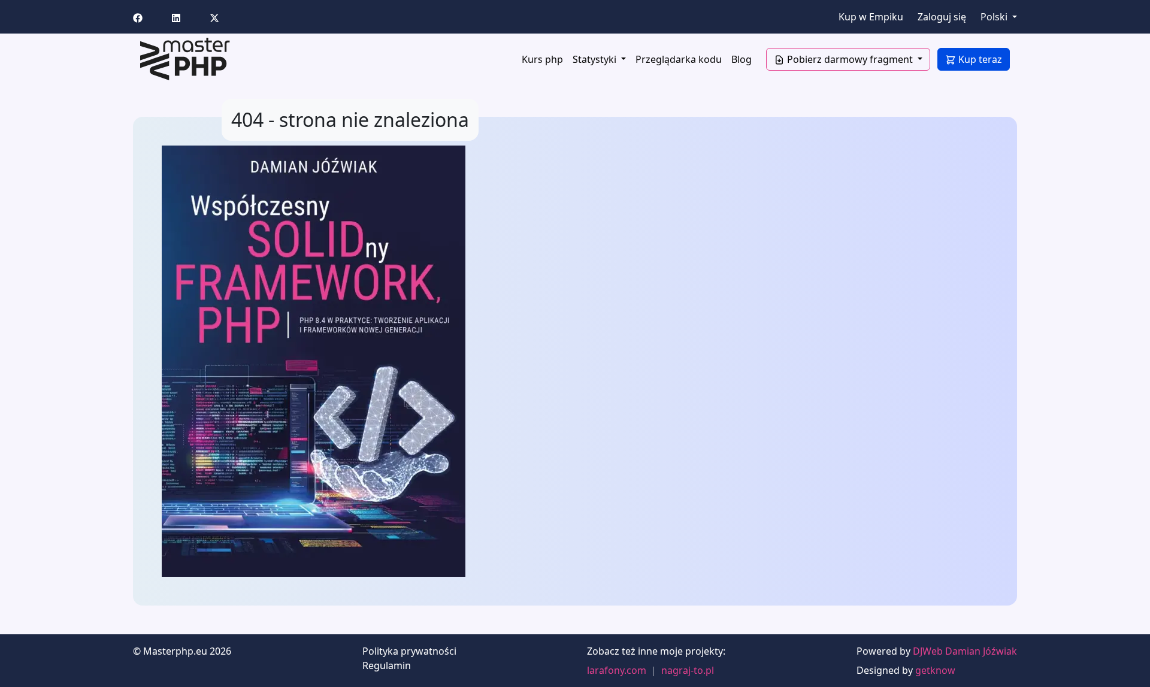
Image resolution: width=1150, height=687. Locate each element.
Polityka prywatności (409, 651)
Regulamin (386, 665)
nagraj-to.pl (687, 670)
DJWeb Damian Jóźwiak (965, 651)
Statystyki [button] (596, 59)
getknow (935, 670)
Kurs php (542, 59)
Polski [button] (995, 16)
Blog (741, 59)
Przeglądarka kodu (678, 59)
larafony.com (616, 670)
